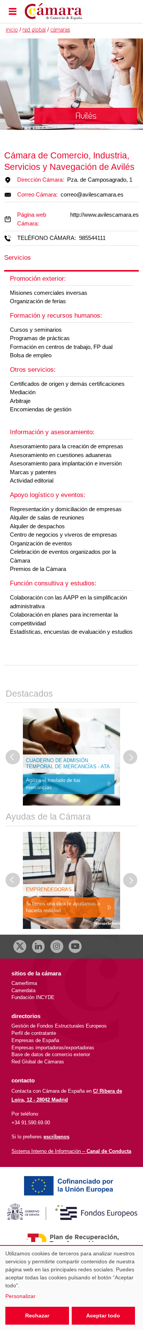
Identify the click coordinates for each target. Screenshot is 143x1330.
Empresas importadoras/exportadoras (52, 1047)
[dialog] (71, 1288)
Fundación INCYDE (33, 997)
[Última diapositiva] (13, 757)
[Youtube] (75, 946)
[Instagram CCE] (56, 946)
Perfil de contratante (33, 1033)
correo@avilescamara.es (92, 194)
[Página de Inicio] (62, 11)
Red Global (34, 30)
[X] (19, 946)
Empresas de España (35, 1040)
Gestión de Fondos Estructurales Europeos (59, 1026)
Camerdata (23, 990)
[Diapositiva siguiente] (130, 757)
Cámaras (60, 30)
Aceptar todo (103, 1315)
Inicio (12, 30)
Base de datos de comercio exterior (50, 1054)
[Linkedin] (38, 946)
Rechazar (37, 1315)
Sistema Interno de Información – (71, 1151)
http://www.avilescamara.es (104, 214)
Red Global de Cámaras (37, 1062)
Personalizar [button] (20, 1296)
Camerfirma (24, 983)
